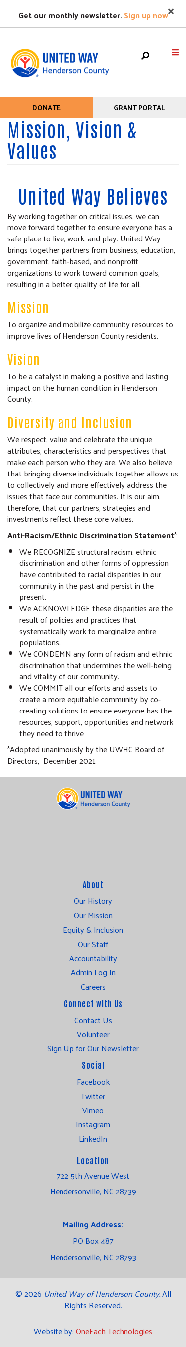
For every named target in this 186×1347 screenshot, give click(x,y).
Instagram (93, 1124)
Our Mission (93, 915)
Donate (46, 107)
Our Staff (93, 944)
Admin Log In (93, 972)
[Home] (59, 58)
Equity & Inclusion (93, 930)
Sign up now (146, 15)
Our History (93, 901)
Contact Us (93, 1020)
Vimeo (93, 1110)
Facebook (93, 1082)
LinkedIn (93, 1139)
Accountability (93, 958)
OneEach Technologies (114, 1331)
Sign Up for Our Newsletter (93, 1048)
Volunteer (93, 1034)
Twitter (93, 1096)
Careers (93, 987)
